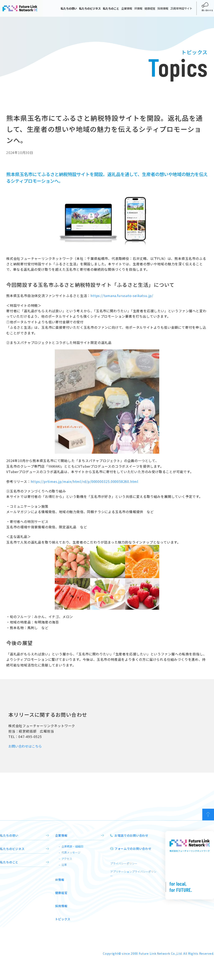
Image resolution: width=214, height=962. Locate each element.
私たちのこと (9, 862)
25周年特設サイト (181, 8)
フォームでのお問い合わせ (133, 848)
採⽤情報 (61, 906)
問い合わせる (207, 10)
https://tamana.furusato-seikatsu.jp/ (121, 295)
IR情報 (138, 8)
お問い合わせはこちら (25, 746)
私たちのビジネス (12, 849)
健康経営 (149, 8)
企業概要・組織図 (72, 846)
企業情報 (126, 8)
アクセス (66, 859)
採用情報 (162, 8)
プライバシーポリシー (123, 863)
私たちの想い (9, 835)
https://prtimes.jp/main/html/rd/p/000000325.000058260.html (84, 481)
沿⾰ (64, 865)
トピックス (63, 919)
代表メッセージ (70, 852)
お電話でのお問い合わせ (131, 835)
